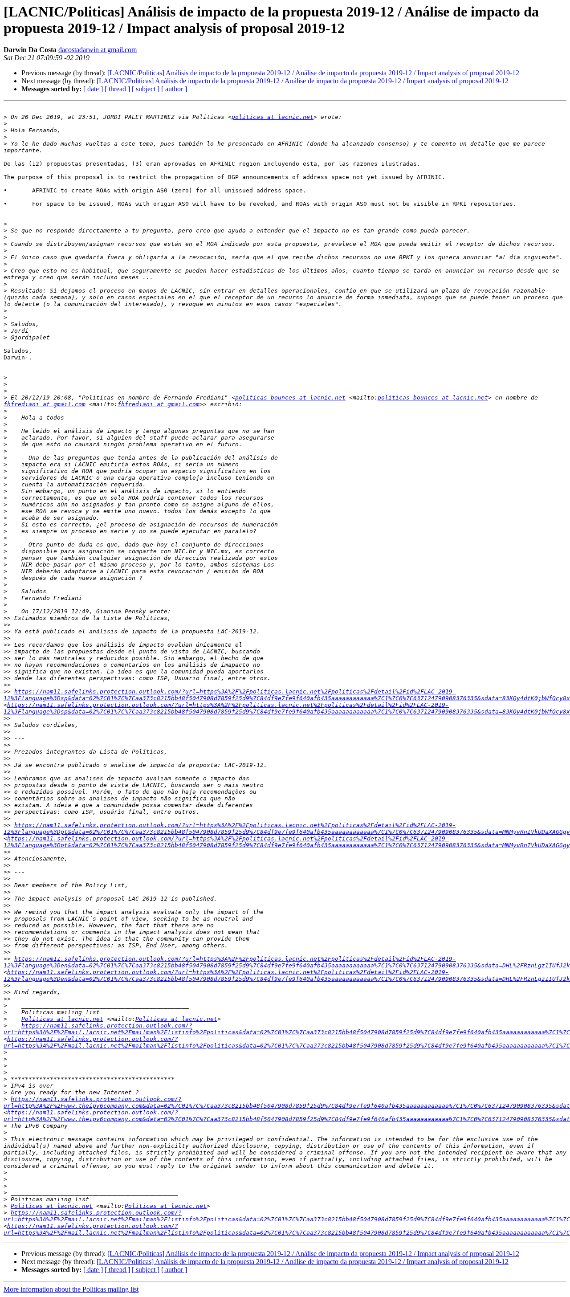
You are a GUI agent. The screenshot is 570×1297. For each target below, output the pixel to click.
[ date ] (93, 89)
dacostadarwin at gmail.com (97, 49)
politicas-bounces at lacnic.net (290, 397)
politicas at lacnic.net (273, 117)
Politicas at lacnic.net (62, 1019)
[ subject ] (145, 89)
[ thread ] (117, 89)
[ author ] (174, 89)
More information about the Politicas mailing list (71, 1289)
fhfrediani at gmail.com (45, 404)
